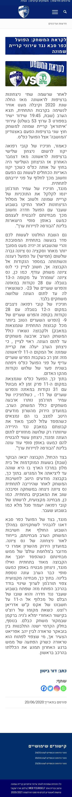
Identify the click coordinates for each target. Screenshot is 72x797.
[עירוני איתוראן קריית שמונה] (42, 11)
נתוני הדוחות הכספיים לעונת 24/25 (51, 752)
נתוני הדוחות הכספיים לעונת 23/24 (51, 758)
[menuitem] (60, 1)
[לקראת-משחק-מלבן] (36, 73)
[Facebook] (44, 688)
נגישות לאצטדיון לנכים (50, 792)
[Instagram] (57, 688)
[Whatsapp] (63, 688)
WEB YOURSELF (37, 788)
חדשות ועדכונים (57, 24)
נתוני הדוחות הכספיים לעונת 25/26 (51, 763)
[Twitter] (50, 688)
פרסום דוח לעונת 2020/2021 (25, 792)
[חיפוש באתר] (63, 11)
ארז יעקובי (16, 788)
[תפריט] (56, 11)
